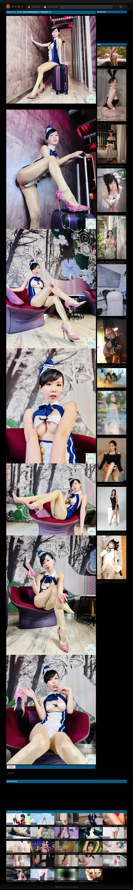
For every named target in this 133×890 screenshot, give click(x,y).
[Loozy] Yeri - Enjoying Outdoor (88, 840)
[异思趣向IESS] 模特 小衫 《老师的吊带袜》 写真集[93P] (42, 867)
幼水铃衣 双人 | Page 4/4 (103, 390)
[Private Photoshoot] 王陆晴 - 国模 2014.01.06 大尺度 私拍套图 (115, 840)
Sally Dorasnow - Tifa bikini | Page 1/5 (107, 215)
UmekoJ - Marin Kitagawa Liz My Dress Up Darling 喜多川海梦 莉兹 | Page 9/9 (111, 366)
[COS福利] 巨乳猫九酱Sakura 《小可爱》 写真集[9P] (67, 840)
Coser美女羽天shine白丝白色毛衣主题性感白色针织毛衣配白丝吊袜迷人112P (18, 867)
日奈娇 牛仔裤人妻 (84, 867)
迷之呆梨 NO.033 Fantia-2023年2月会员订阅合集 (67, 881)
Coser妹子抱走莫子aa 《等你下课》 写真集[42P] (42, 840)
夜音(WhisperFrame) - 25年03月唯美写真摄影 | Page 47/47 (111, 485)
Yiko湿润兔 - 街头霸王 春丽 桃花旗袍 (41, 854)
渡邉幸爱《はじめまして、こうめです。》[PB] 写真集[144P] (91, 854)
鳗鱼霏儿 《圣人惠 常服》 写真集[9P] (113, 867)
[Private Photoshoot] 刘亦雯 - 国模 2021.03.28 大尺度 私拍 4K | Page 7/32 (111, 534)
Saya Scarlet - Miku (108, 854)
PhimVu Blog (14, 6)
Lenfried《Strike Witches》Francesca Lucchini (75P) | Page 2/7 (111, 582)
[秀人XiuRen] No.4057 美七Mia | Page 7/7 (108, 437)
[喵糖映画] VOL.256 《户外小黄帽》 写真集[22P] (42, 826)
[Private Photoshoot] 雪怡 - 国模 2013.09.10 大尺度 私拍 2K (67, 854)
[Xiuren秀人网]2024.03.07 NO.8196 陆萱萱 (18, 881)
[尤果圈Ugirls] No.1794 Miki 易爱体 (89, 881)
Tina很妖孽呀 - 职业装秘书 (86, 826)
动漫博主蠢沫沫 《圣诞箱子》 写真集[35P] (115, 826)
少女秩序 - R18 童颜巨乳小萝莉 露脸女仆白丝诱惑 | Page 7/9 (110, 166)
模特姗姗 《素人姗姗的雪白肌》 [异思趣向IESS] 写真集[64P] (67, 826)
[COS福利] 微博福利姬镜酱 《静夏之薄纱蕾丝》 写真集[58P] (18, 840)
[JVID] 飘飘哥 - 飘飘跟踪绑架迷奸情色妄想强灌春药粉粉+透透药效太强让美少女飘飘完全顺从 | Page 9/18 (111, 262)
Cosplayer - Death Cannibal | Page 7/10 (108, 318)
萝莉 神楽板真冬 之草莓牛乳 (14, 854)
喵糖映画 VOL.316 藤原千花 (38, 881)
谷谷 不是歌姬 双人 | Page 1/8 (105, 124)
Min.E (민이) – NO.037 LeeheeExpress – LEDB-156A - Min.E (67, 867)
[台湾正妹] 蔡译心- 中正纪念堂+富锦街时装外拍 (18, 826)
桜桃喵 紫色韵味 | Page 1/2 (104, 68)
